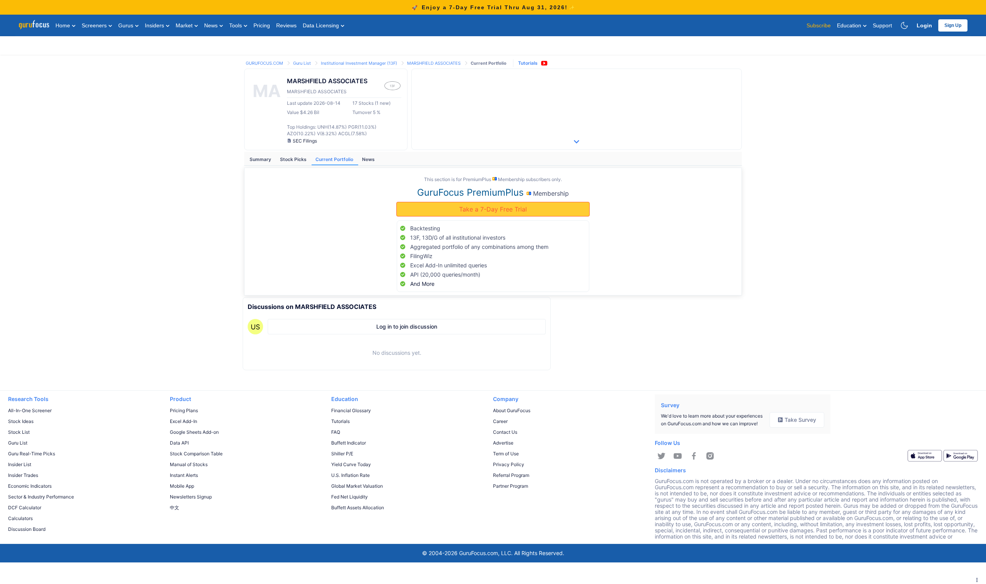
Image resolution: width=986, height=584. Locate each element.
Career (500, 421)
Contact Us (505, 432)
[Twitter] (661, 456)
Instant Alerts (184, 475)
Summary (261, 159)
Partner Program (510, 486)
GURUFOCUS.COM (265, 63)
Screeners (95, 25)
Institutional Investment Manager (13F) (359, 63)
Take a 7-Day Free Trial (493, 209)
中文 (174, 507)
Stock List (19, 432)
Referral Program (511, 475)
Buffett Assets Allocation (357, 507)
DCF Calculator (24, 507)
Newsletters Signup (191, 497)
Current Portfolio (334, 159)
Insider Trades (23, 475)
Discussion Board (26, 529)
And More (422, 283)
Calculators (20, 518)
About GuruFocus (511, 410)
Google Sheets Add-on (194, 432)
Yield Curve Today (351, 464)
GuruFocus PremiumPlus (472, 192)
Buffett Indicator (348, 443)
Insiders (155, 25)
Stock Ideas (21, 421)
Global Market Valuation (357, 486)
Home (63, 25)
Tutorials (528, 63)
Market (185, 25)
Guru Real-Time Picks (31, 453)
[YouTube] (677, 456)
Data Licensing (321, 25)
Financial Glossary (351, 410)
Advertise (503, 443)
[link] (265, 62)
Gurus (126, 25)
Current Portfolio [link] (488, 63)
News (211, 25)
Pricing (261, 25)
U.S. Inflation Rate (350, 475)
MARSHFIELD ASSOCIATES (434, 63)
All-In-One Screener (30, 410)
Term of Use (506, 453)
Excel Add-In (183, 421)
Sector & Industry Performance (41, 497)
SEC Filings (305, 141)
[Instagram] (710, 456)
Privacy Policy (508, 464)
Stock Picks (294, 159)
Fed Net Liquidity (349, 497)
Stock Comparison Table (196, 453)
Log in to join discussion (406, 326)
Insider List (19, 464)
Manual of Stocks (189, 464)
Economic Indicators (30, 486)
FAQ (335, 432)
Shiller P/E (342, 453)
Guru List (302, 63)
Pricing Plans (184, 410)
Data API (179, 443)
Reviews (286, 25)
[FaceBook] (694, 456)
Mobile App (182, 486)
